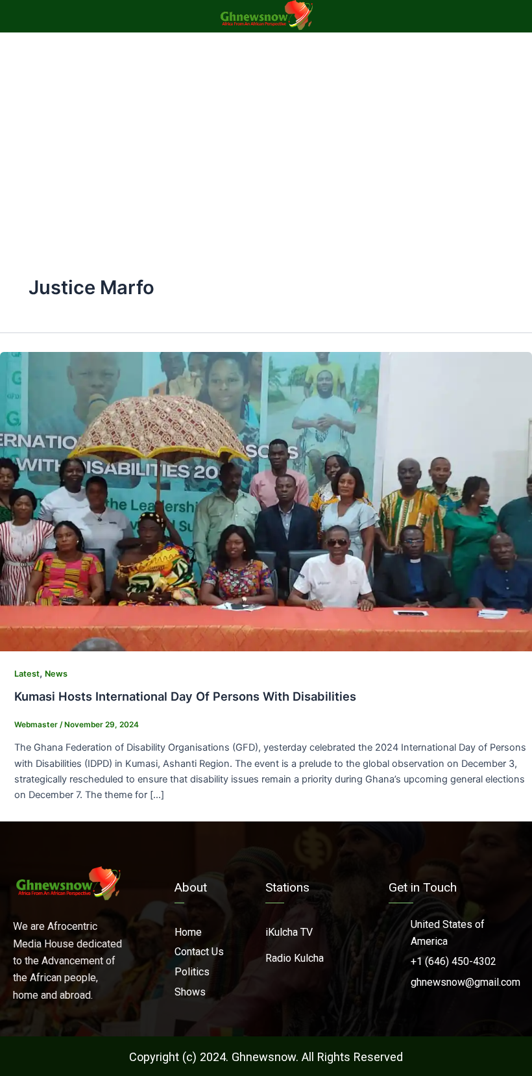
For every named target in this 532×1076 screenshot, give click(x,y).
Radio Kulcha (294, 958)
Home (188, 932)
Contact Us (199, 951)
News (56, 674)
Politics (192, 972)
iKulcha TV (289, 932)
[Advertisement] (266, 130)
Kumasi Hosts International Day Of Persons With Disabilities (185, 696)
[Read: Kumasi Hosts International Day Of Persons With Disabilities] (266, 501)
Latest (27, 674)
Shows (190, 992)
